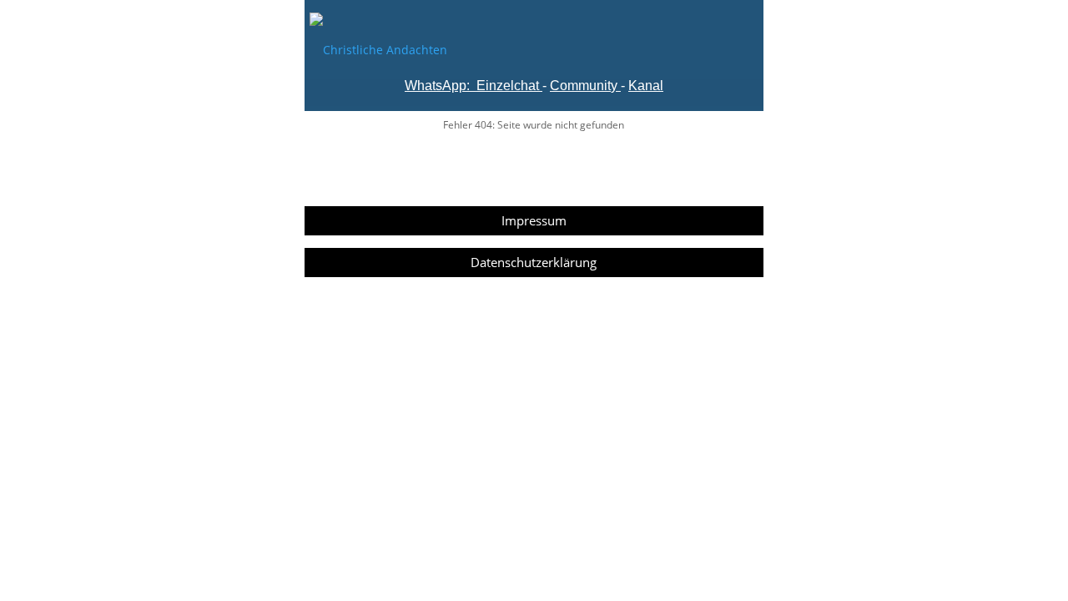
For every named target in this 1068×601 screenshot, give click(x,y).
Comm (569, 85)
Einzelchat (507, 85)
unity (603, 85)
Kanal (645, 85)
